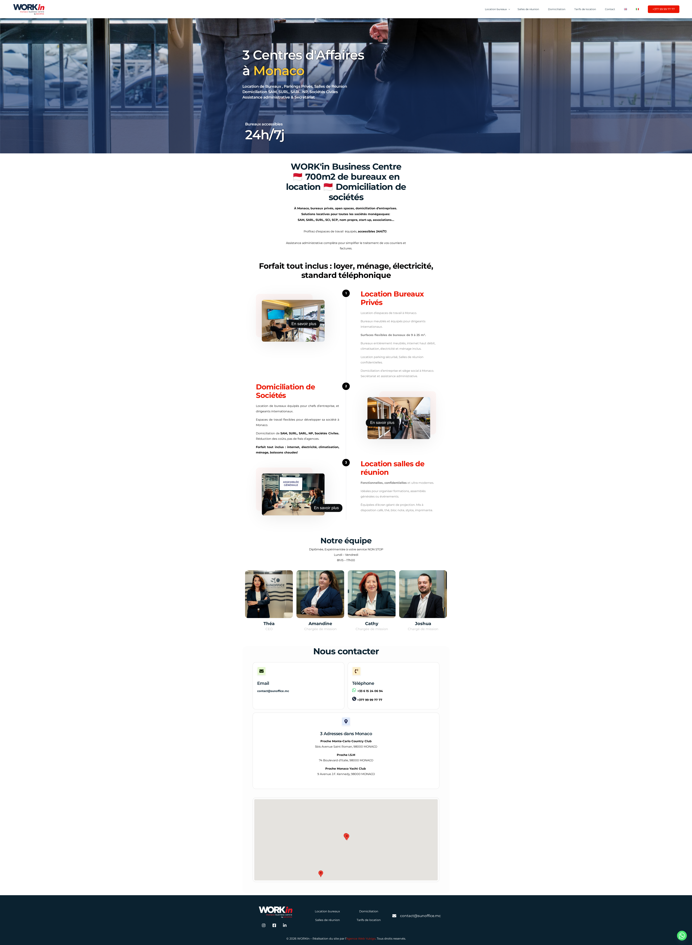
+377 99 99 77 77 (369, 700)
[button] (347, 837)
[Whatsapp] (682, 935)
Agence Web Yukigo (361, 938)
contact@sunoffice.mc (273, 691)
